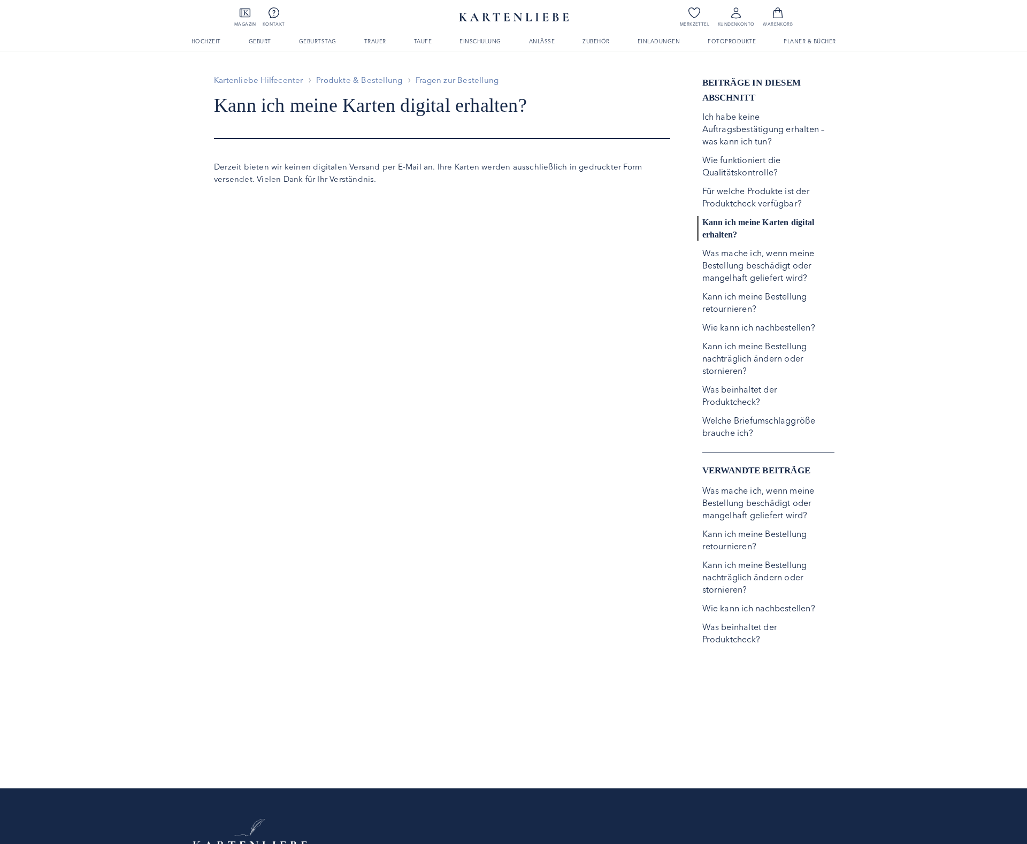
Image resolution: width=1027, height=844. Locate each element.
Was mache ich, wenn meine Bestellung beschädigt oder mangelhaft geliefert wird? (758, 265)
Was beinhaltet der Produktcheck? (740, 395)
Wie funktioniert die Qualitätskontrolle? (741, 166)
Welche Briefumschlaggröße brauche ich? (759, 426)
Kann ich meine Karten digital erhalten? (758, 228)
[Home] (250, 833)
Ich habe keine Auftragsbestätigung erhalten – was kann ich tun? (763, 129)
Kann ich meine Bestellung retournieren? (754, 302)
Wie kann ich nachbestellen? (758, 327)
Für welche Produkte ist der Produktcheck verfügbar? (756, 197)
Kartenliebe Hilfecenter (258, 80)
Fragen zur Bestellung (457, 80)
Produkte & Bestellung (359, 80)
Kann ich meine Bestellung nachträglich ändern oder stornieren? (754, 358)
